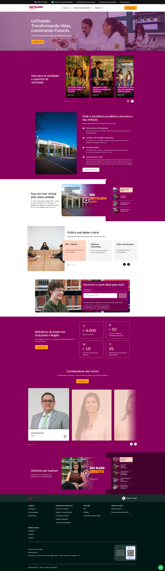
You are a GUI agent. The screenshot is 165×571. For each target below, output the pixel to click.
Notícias (86, 512)
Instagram (31, 531)
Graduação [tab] (87, 290)
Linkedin (31, 538)
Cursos (65, 8)
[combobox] (101, 295)
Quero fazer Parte (91, 170)
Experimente (32, 516)
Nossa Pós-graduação (63, 522)
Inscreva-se (130, 8)
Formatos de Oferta (62, 516)
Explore (98, 8)
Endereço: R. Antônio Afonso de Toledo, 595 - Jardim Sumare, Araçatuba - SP (54, 555)
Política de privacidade (35, 549)
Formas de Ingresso (62, 509)
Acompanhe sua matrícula (119, 512)
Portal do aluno (116, 509)
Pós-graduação (102, 307)
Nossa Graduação (62, 519)
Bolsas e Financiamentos (64, 512)
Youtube (31, 534)
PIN (85, 509)
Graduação (88, 307)
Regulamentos (32, 552)
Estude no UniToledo (82, 8)
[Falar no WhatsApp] (160, 567)
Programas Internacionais (92, 516)
